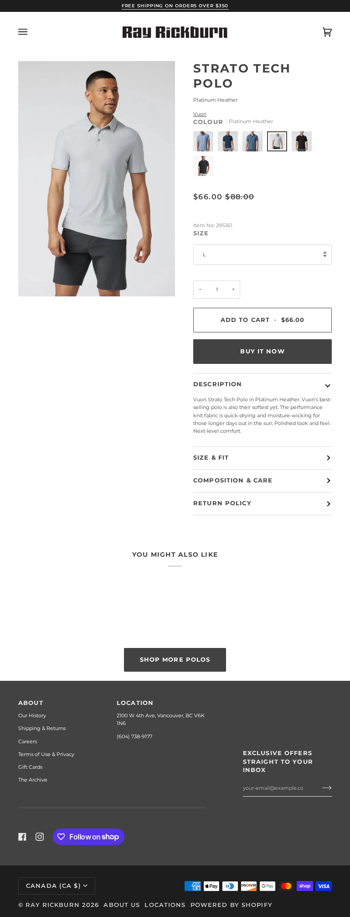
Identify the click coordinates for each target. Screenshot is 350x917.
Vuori (199, 114)
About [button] (30, 702)
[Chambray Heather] (205, 143)
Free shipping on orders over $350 (175, 6)
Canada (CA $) (53, 885)
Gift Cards (30, 767)
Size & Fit (211, 457)
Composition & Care (233, 480)
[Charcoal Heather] (203, 168)
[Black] (304, 143)
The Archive (32, 780)
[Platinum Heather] (279, 143)
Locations (164, 904)
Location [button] (135, 702)
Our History (32, 715)
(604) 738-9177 (134, 736)
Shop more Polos (175, 659)
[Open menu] (32, 32)
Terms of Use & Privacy (46, 754)
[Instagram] (40, 837)
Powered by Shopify (231, 904)
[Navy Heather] (230, 143)
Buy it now (262, 351)
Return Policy (222, 503)
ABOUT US (121, 904)
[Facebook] (22, 837)
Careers (27, 741)
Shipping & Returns (42, 728)
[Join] (320, 788)
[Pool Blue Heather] (254, 143)
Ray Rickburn (53, 904)
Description (217, 384)
